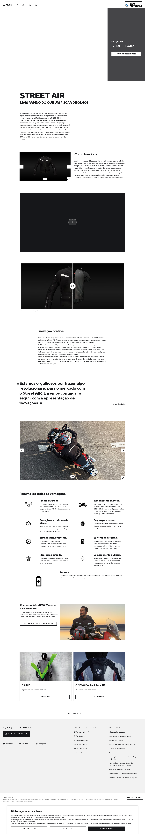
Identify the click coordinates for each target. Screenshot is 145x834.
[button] (7, 4)
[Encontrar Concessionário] (23, 4)
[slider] (73, 286)
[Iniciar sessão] (30, 4)
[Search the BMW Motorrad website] (17, 4)
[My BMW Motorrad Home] (133, 5)
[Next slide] (69, 167)
